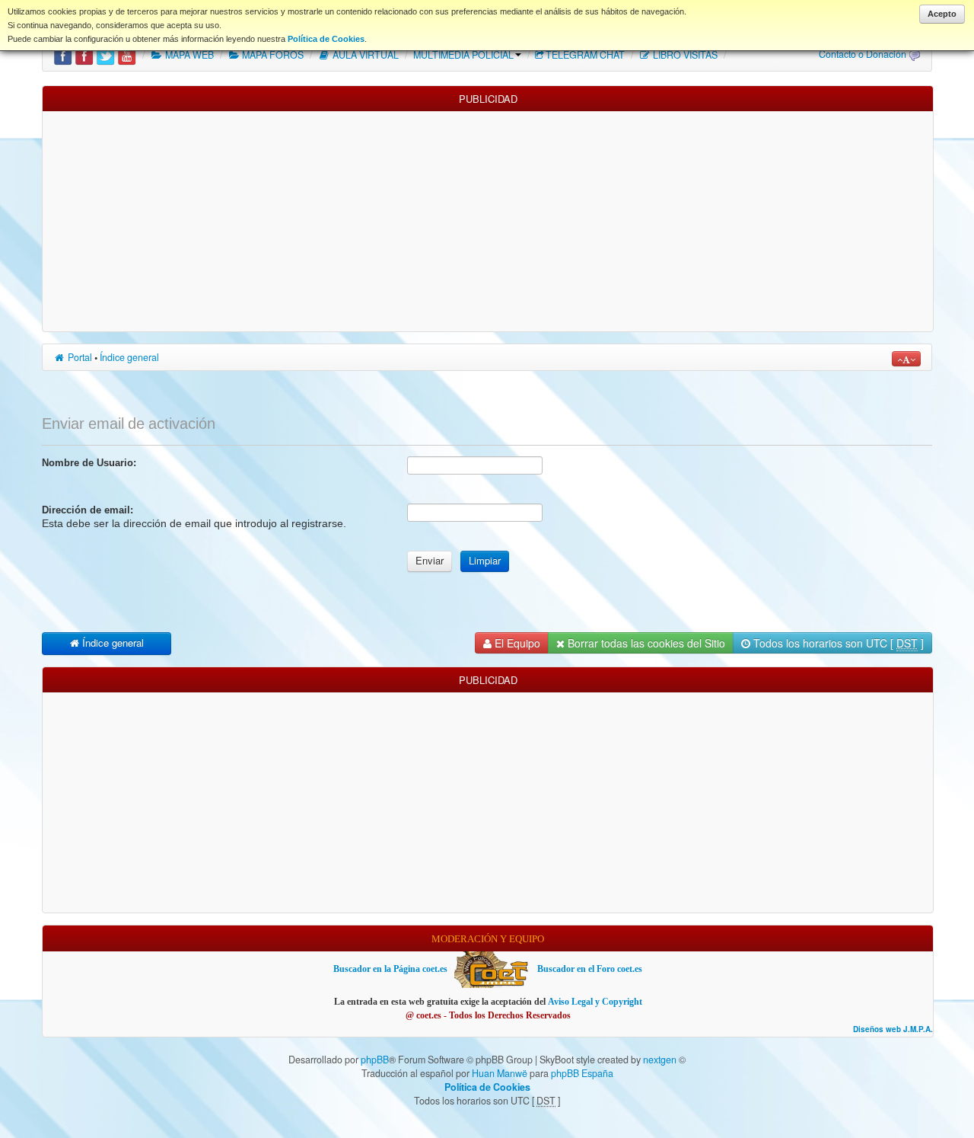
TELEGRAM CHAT (585, 55)
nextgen (659, 1059)
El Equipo (516, 643)
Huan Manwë (499, 1073)
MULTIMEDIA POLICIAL (463, 55)
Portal (78, 357)
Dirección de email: (87, 510)
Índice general (129, 357)
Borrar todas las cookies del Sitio (645, 643)
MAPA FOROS (272, 55)
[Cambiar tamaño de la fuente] (906, 358)
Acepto (942, 13)
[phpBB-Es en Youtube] (126, 55)
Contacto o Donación (862, 54)
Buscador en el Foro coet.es (589, 969)
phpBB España (582, 1073)
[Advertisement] (488, 217)
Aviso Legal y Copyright (595, 1001)
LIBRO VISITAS (684, 55)
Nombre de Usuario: (89, 462)
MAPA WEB (188, 55)
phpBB (375, 1059)
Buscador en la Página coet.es (390, 969)
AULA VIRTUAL (364, 55)
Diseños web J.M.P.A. (893, 1029)
